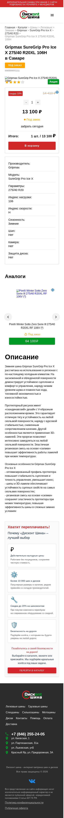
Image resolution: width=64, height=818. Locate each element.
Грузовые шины (38, 709)
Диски (9, 721)
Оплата (47, 721)
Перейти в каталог (30, 673)
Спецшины (12, 715)
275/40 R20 (12, 33)
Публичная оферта (16, 811)
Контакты (21, 721)
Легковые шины (15, 709)
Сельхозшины (30, 715)
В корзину (30, 145)
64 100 (29, 341)
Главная (10, 27)
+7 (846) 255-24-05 (28, 737)
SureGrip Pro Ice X (41, 30)
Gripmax (22, 30)
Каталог (22, 27)
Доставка (11, 727)
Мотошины (48, 715)
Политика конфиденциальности (24, 805)
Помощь (35, 721)
